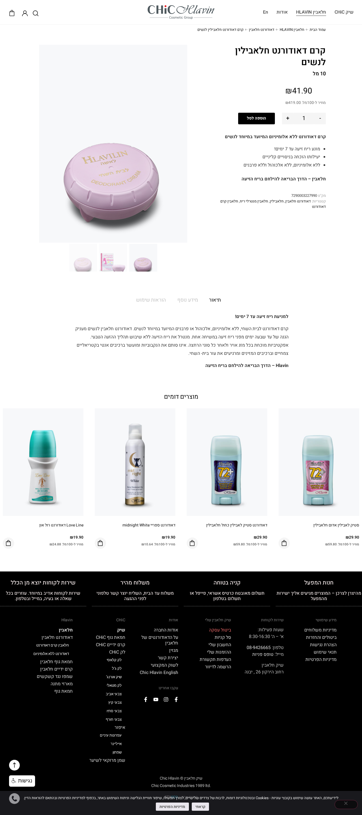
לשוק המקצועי (164, 665)
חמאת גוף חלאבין (56, 661)
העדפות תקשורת (215, 659)
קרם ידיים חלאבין (56, 669)
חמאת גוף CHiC (110, 637)
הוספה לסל (256, 118)
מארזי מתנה (62, 683)
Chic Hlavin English (159, 672)
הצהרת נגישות (323, 644)
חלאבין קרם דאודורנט (52, 645)
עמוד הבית (318, 29)
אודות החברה (166, 630)
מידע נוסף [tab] (187, 300)
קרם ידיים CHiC (110, 644)
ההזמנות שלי (219, 652)
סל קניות (223, 637)
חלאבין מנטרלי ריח (254, 201)
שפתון (117, 752)
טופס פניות (262, 654)
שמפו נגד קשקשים (55, 676)
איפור (120, 727)
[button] (22, 781)
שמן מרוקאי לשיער (107, 760)
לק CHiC (117, 652)
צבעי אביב (114, 694)
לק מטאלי (114, 685)
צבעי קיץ (115, 702)
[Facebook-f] (176, 699)
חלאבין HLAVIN (311, 12)
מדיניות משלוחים (320, 630)
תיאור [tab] (215, 300)
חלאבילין (277, 201)
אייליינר (116, 744)
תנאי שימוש (325, 652)
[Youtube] (156, 699)
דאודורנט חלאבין (261, 29)
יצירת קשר (168, 657)
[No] (346, 804)
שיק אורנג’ (114, 677)
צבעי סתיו (114, 711)
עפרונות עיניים (111, 735)
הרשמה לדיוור (218, 666)
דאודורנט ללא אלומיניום (51, 654)
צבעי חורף (114, 719)
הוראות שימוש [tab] (151, 300)
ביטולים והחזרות (321, 637)
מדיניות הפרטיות (321, 659)
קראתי (200, 806)
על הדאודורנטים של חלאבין (159, 640)
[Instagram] (166, 699)
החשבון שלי (219, 644)
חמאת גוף (63, 691)
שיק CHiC (344, 12)
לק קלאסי (114, 660)
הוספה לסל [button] (284, 543)
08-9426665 (259, 647)
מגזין (173, 650)
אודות (282, 12)
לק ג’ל (117, 668)
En (265, 12)
